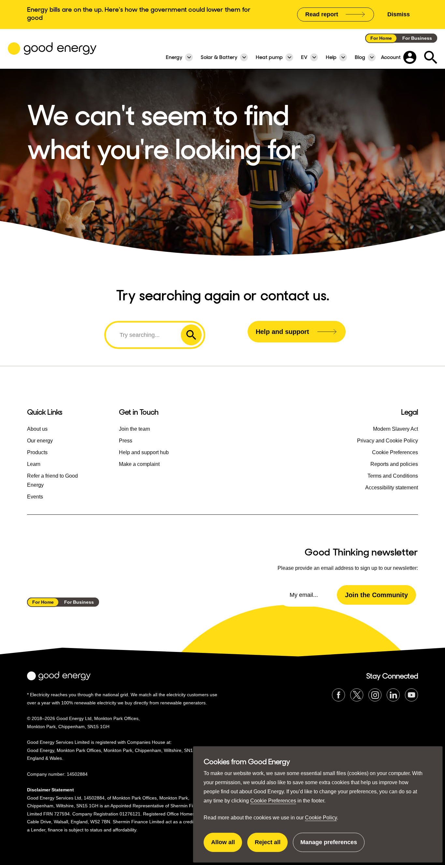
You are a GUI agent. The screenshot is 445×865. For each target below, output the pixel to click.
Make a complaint (139, 464)
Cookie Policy (321, 817)
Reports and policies (394, 464)
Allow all (226, 845)
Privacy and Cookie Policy (387, 440)
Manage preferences (328, 845)
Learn (33, 464)
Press (125, 440)
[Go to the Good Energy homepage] (52, 48)
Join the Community (376, 594)
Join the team (134, 429)
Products (37, 452)
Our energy (40, 440)
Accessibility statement (391, 487)
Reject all (271, 845)
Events (35, 496)
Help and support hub (144, 452)
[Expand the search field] (430, 57)
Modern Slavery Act (395, 429)
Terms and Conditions (392, 476)
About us (37, 429)
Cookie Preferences (273, 800)
